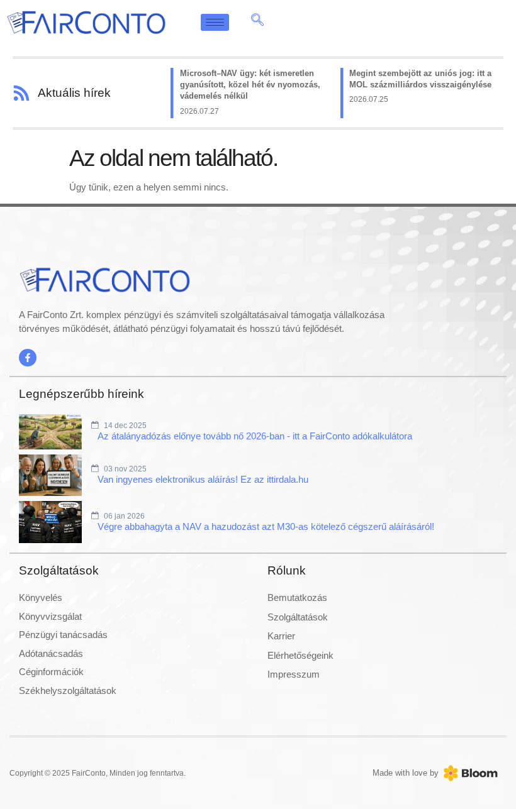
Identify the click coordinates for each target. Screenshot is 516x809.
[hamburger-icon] (215, 22)
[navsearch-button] (257, 22)
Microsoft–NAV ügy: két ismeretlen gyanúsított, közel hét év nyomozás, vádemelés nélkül (250, 85)
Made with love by (406, 773)
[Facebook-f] (27, 357)
